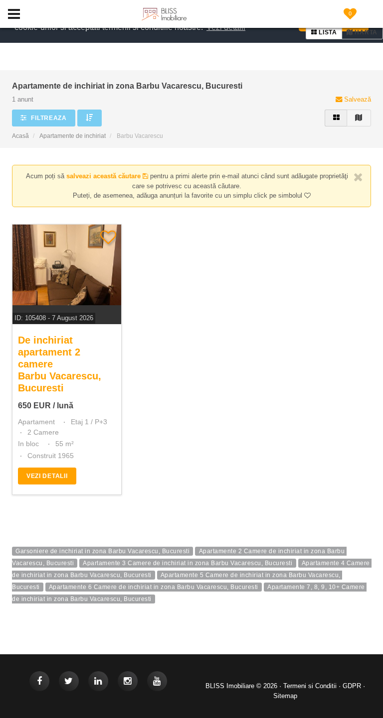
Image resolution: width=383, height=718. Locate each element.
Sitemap (285, 696)
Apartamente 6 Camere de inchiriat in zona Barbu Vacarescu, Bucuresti (153, 587)
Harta (365, 32)
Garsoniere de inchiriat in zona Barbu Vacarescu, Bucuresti (102, 551)
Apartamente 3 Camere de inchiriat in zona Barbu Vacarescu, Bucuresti (187, 563)
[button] (89, 118)
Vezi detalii (47, 476)
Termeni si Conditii (310, 686)
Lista (327, 32)
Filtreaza (48, 118)
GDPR (352, 686)
